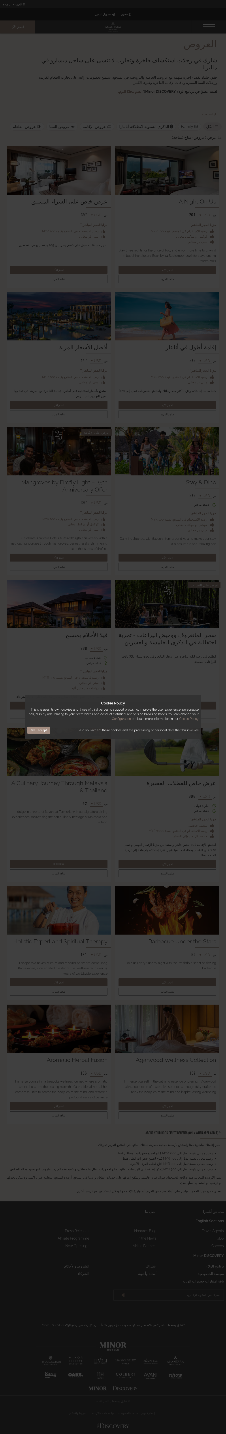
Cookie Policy (189, 719)
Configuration (121, 719)
